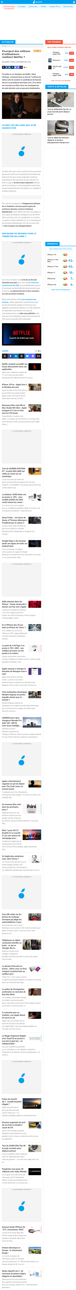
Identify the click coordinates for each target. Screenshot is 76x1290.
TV (9, 46)
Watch (65, 248)
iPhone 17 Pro (52, 267)
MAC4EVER (38, 2)
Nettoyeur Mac (68, 6)
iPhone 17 (51, 273)
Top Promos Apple (9, 6)
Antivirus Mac (33, 6)
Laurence (7, 62)
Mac (51, 248)
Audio (69, 248)
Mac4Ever (4, 46)
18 (26, 67)
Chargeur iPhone (55, 6)
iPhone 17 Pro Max (52, 260)
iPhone (56, 248)
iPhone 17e (51, 255)
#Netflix (5, 351)
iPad (60, 248)
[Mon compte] (74, 2)
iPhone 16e (51, 285)
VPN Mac (43, 6)
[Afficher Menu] (2, 2)
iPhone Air (51, 279)
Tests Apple (21, 6)
